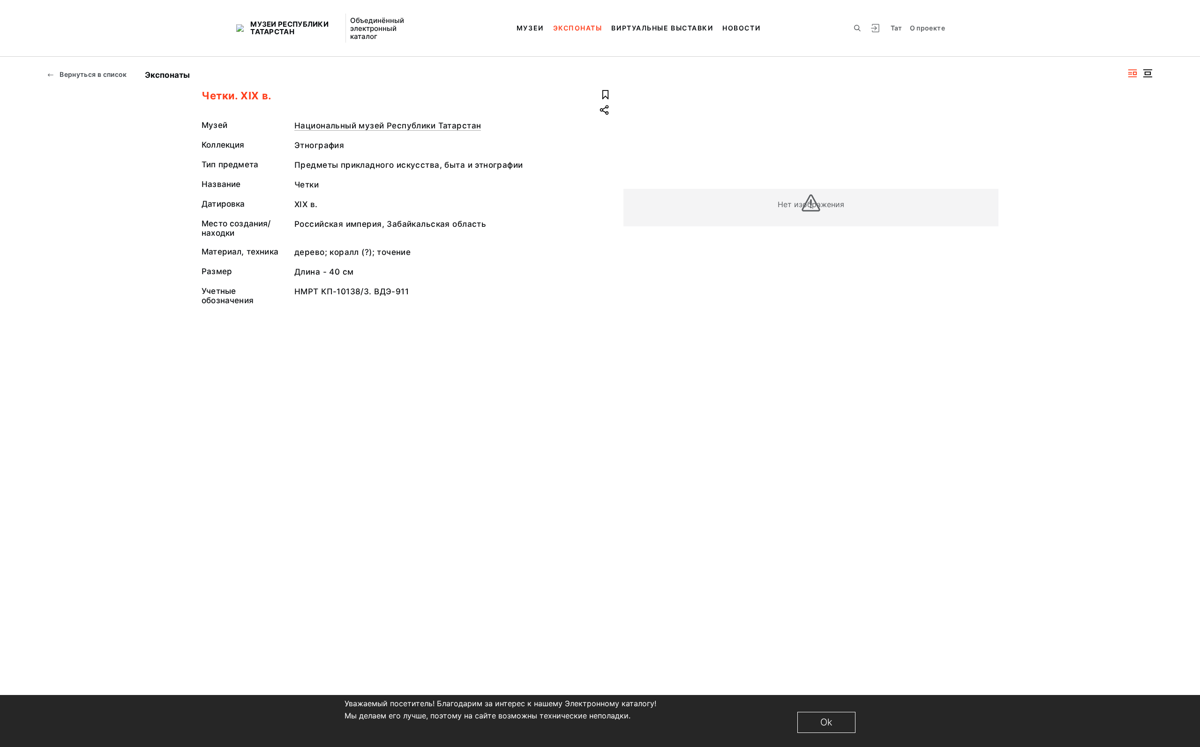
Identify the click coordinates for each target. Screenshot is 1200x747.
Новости (741, 28)
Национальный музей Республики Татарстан (387, 125)
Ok (826, 722)
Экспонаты (577, 28)
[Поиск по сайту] (857, 28)
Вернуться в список (92, 74)
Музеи (530, 28)
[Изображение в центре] (1147, 73)
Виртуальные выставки (662, 28)
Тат (896, 28)
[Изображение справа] (1132, 73)
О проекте (927, 28)
